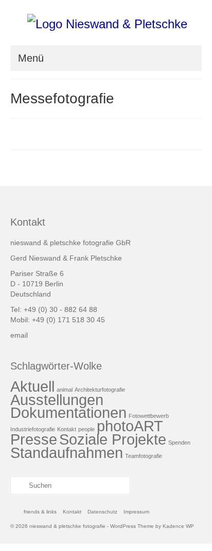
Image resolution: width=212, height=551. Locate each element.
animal (65, 390)
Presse (33, 439)
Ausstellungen (56, 399)
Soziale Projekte (112, 439)
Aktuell (32, 386)
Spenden (179, 442)
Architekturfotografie (100, 390)
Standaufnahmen (66, 452)
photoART (130, 425)
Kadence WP (178, 526)
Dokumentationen (68, 412)
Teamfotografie (143, 456)
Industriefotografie (32, 429)
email (19, 335)
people (86, 429)
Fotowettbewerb (149, 416)
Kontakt (66, 429)
